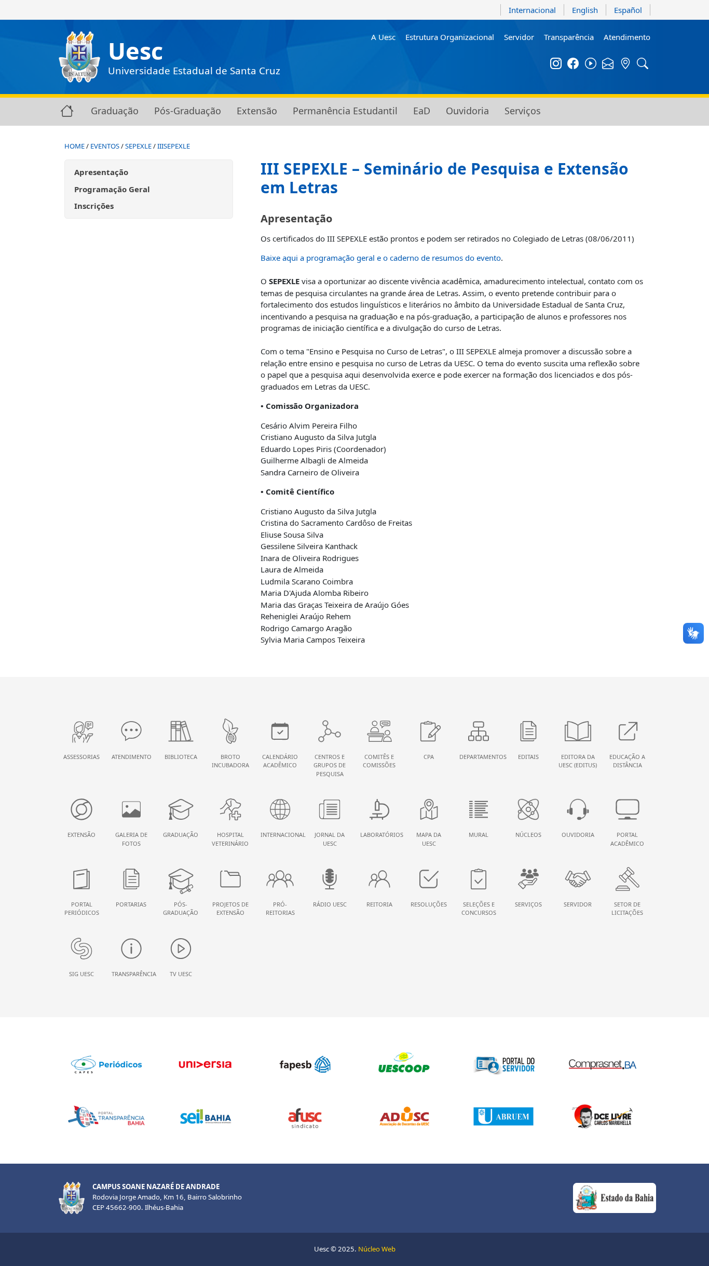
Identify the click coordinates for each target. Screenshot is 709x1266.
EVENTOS (104, 146)
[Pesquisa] (643, 64)
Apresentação (101, 172)
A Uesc (383, 37)
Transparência (569, 37)
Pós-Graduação (187, 110)
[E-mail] (608, 64)
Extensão (257, 110)
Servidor (519, 37)
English (585, 10)
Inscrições (94, 206)
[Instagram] (556, 64)
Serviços (523, 110)
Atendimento (627, 37)
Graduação (115, 110)
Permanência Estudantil (345, 110)
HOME (74, 146)
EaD (421, 110)
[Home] (67, 110)
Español (628, 10)
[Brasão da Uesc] (79, 57)
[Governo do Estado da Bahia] (614, 1197)
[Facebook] (573, 64)
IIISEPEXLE (173, 146)
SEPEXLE (138, 146)
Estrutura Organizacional (449, 37)
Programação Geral (112, 189)
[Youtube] (590, 64)
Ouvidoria (467, 110)
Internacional (532, 10)
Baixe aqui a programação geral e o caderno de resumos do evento (381, 257)
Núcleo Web (377, 1249)
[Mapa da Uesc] (625, 64)
